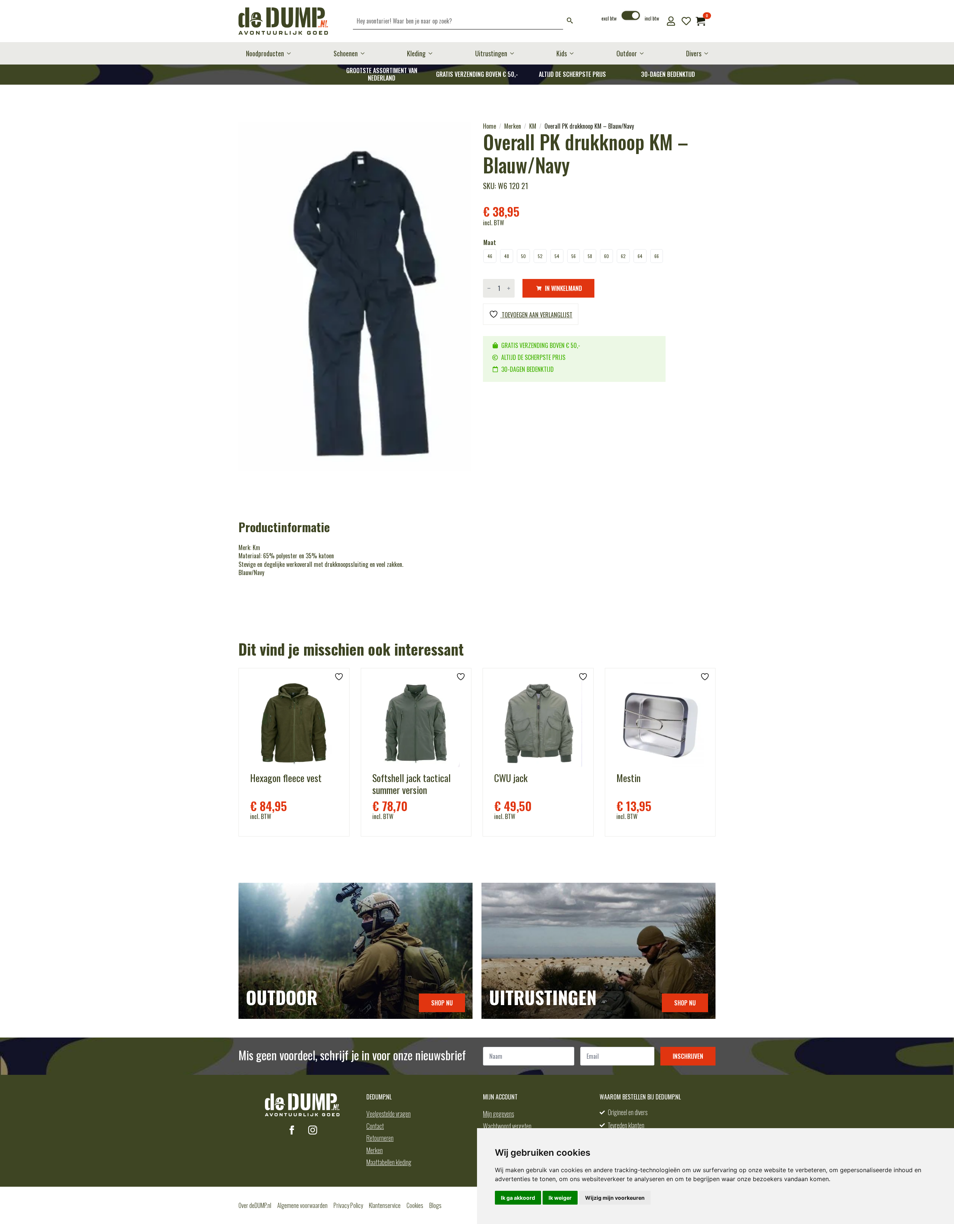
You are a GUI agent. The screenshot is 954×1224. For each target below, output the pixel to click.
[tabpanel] (354, 296)
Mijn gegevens (498, 1113)
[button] (569, 21)
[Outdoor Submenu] (644, 53)
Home (489, 126)
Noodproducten (265, 53)
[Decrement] (489, 288)
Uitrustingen (491, 53)
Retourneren (380, 1138)
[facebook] (292, 1130)
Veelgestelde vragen (388, 1113)
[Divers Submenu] (708, 53)
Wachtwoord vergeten (507, 1126)
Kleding (416, 53)
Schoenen (346, 53)
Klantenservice (385, 1205)
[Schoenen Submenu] (365, 53)
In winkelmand (563, 288)
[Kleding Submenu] (433, 53)
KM (532, 126)
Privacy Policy (348, 1205)
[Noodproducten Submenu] (291, 53)
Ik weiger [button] (560, 1198)
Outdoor (626, 53)
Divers (693, 53)
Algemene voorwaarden (302, 1205)
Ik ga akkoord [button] (518, 1198)
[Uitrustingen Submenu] (514, 53)
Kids (561, 53)
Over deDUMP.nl (254, 1205)
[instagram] (312, 1130)
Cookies (415, 1205)
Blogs (435, 1205)
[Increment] (509, 288)
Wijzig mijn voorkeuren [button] (615, 1198)
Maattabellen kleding (388, 1162)
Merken (512, 126)
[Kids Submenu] (574, 53)
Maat (489, 242)
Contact (375, 1126)
